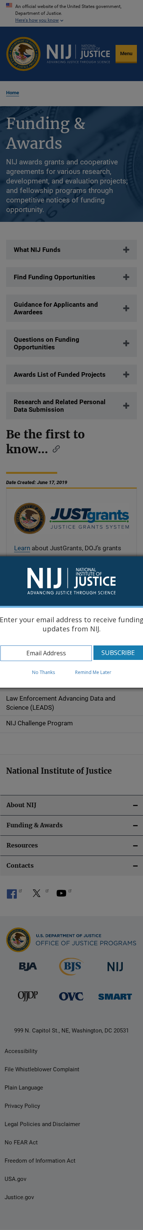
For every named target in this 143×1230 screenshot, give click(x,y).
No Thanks (43, 672)
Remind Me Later (93, 672)
